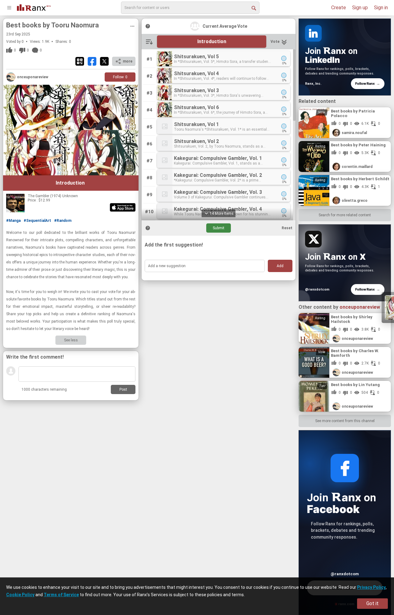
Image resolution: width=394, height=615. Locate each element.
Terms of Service (61, 594)
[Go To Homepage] (33, 7)
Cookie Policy (20, 594)
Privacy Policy (371, 587)
